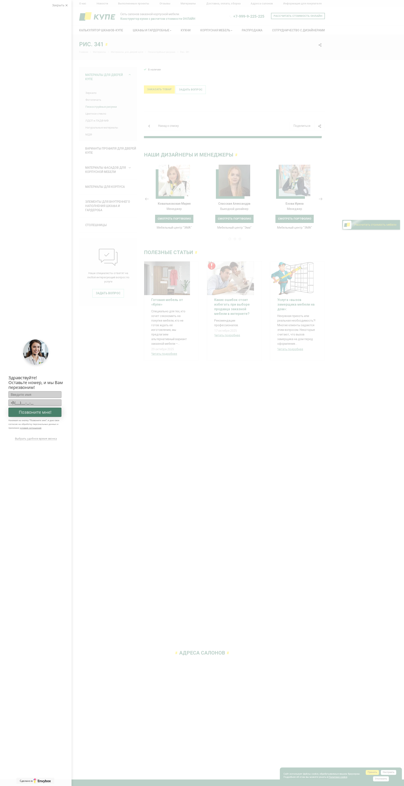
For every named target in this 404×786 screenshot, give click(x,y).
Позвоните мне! (35, 412)
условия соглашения (30, 427)
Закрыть (58, 5)
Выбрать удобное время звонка (36, 438)
